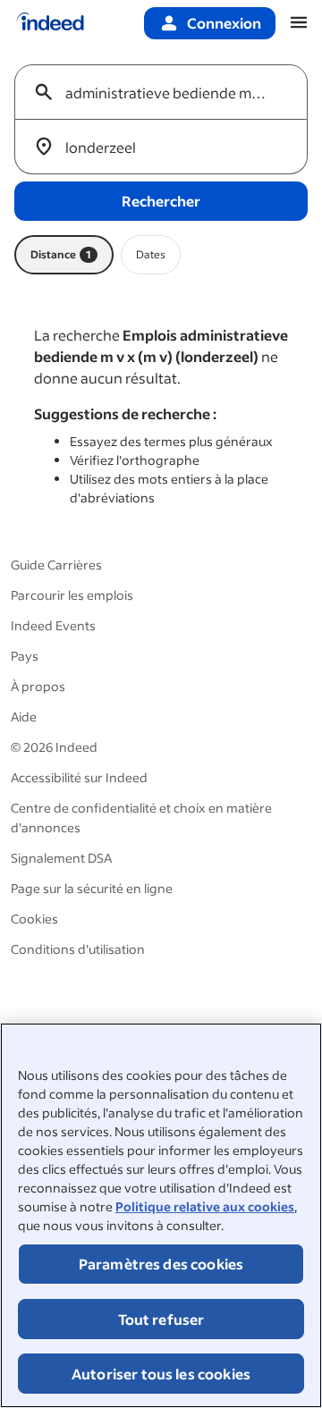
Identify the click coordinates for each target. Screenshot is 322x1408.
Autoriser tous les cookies (161, 1373)
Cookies (34, 918)
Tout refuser (161, 1319)
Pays (24, 655)
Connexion (224, 22)
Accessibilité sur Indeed (79, 777)
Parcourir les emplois (72, 594)
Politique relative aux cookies (204, 1206)
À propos (38, 686)
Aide (24, 716)
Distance (60, 254)
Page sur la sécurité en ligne (92, 888)
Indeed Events (53, 625)
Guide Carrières (56, 564)
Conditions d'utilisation (78, 948)
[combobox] (168, 92)
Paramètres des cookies (161, 1263)
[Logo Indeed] (50, 23)
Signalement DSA (61, 857)
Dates (150, 254)
